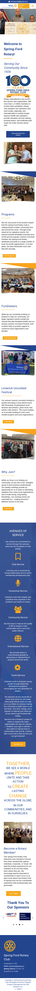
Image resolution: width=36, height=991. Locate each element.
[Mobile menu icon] (32, 6)
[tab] (13, 925)
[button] (3, 918)
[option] (10, 915)
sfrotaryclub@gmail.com (19, 1)
